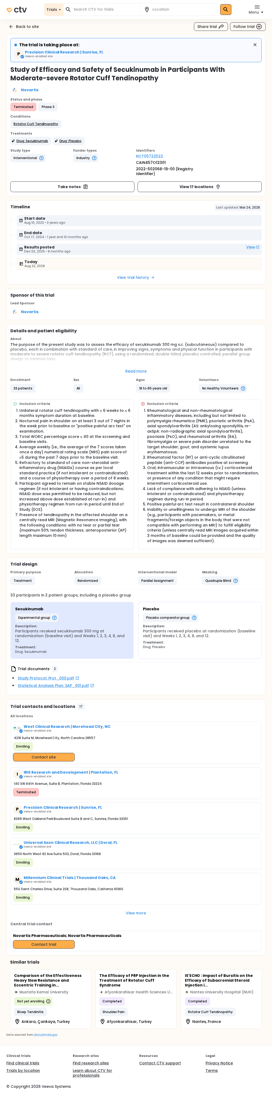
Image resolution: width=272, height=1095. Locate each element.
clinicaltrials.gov (45, 1035)
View (250, 247)
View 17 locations (197, 186)
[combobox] (105, 9)
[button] (35, 124)
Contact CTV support (160, 1063)
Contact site (44, 757)
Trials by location (23, 1070)
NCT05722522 (149, 156)
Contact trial (43, 944)
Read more (136, 371)
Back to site (27, 26)
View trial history (133, 277)
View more (136, 913)
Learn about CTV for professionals (92, 1073)
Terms (212, 1070)
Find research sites (91, 1063)
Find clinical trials (22, 1063)
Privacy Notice (219, 1063)
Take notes (69, 186)
